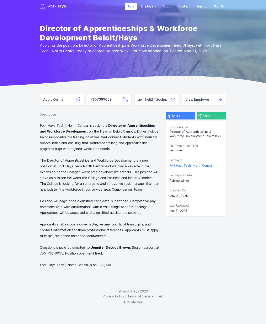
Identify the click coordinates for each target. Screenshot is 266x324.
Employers (148, 6)
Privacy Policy (113, 296)
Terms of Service (140, 296)
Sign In (219, 6)
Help (160, 296)
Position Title (179, 127)
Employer (176, 160)
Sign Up (201, 6)
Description (48, 114)
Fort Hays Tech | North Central (191, 165)
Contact (184, 6)
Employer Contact (182, 175)
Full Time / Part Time (184, 145)
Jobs (130, 6)
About (167, 6)
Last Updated (179, 205)
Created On (178, 190)
